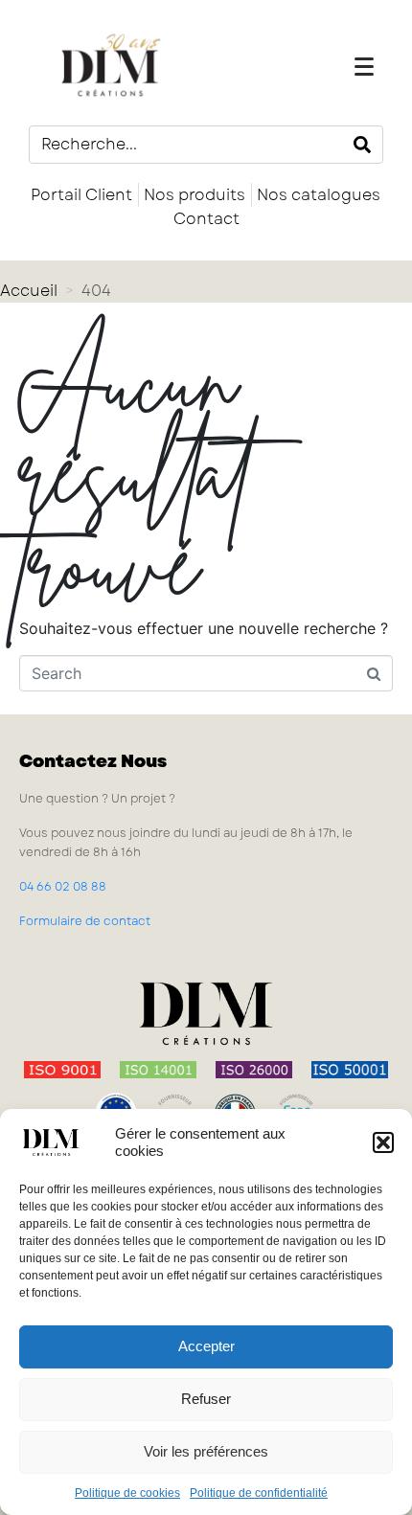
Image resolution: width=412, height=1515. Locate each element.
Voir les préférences (206, 1451)
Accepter (206, 1346)
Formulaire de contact (84, 921)
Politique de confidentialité (259, 1493)
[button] (383, 1142)
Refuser (206, 1399)
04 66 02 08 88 (62, 886)
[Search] (362, 144)
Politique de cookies (127, 1493)
